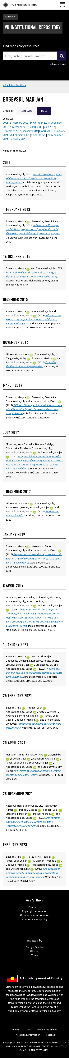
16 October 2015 (39, 123)
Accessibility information (28, 1035)
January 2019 (30, 131)
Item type (25, 111)
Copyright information (34, 911)
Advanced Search (58, 64)
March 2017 (36, 127)
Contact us (34, 907)
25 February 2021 (20, 135)
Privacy (15, 1029)
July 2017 (49, 127)
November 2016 (19, 127)
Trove (34, 955)
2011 (5, 123)
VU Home (9, 17)
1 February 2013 (19, 123)
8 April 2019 (45, 131)
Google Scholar (34, 947)
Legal (28, 1029)
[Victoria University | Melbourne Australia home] (6, 5)
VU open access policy (34, 919)
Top (62, 1055)
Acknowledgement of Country (41, 978)
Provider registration (47, 1029)
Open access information (34, 915)
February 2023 (18, 139)
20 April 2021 (38, 135)
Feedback (51, 1035)
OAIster (34, 951)
